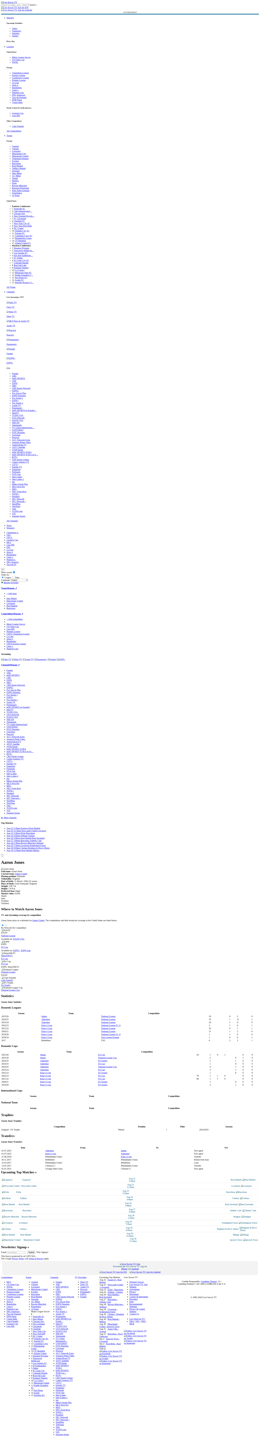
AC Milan (16, 176)
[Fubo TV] (6, 659)
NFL (138, 1321)
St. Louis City (39, 1371)
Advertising (134, 1289)
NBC (14, 386)
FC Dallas (18, 258)
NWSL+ (16, 494)
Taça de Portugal (19, 97)
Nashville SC (19, 209)
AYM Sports (17, 450)
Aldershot (45, 1019)
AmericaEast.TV (19, 445)
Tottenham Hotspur (20, 158)
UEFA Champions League (18, 634)
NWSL (15, 62)
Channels (11, 292)
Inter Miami (38, 1319)
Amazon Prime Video (21, 442)
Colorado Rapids (21, 263)
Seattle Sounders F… (24, 275)
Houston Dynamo (21, 248)
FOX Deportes (18, 432)
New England (39, 1324)
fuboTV (15, 413)
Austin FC (19, 280)
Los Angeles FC (21, 253)
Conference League (20, 78)
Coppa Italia (17, 102)
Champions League (20, 73)
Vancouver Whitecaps (36, 1359)
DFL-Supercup (18, 95)
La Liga (15, 83)
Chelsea (15, 149)
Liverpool (16, 151)
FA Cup (4, 947)
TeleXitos (16, 506)
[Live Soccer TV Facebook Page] (111, 1353)
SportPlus (16, 504)
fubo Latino (17, 477)
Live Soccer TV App (138, 1284)
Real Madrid (17, 166)
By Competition (19, 928)
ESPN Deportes (19, 396)
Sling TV (84, 1282)
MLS (9, 542)
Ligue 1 (15, 90)
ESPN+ (15, 400)
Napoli (15, 178)
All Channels (12, 521)
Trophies (5, 901)
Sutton (44, 1016)
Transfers (5, 903)
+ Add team (12, 593)
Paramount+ (17, 408)
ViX (14, 514)
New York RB (39, 1334)
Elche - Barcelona (115, 1290)
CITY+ (15, 464)
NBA (131, 1321)
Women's (10, 528)
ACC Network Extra (21, 440)
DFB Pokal (17, 100)
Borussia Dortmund (20, 188)
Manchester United (20, 156)
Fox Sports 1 (17, 398)
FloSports (16, 472)
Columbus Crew (41, 1343)
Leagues (10, 47)
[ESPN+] (61, 659)
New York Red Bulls (23, 226)
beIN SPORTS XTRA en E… (25, 455)
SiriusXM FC (7, 956)
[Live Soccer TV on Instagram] (111, 1363)
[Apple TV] (28, 659)
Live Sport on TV (137, 1319)
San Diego (38, 1390)
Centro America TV (20, 462)
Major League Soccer (21, 57)
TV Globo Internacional (17, 724)
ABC (14, 376)
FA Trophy (6, 985)
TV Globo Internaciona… (23, 427)
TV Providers (81, 1277)
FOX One (16, 474)
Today (14, 28)
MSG (14, 489)
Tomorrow (16, 31)
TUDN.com (17, 511)
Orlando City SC (22, 231)
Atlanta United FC (23, 243)
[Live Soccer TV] (9, 2)
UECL (9, 537)
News (9, 525)
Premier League (19, 80)
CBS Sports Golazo (20, 459)
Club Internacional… (23, 211)
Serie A (15, 85)
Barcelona (16, 163)
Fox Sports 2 (17, 403)
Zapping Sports (18, 516)
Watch (4, 896)
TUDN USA (17, 415)
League (7, 577)
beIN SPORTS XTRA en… (62, 1371)
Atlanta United (40, 1353)
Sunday (15, 36)
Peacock (15, 437)
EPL (9, 547)
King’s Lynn (46, 1025)
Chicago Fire (19, 213)
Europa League (18, 75)
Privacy (132, 1292)
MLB (131, 1324)
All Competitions (14, 131)
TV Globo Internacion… (62, 1339)
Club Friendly (18, 126)
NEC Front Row (19, 491)
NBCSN (16, 423)
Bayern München (19, 185)
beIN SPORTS (18, 378)
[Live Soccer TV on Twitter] (111, 1358)
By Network (6, 928)
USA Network (18, 418)
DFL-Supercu (13, 562)
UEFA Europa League (16, 644)
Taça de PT (11, 564)
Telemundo (17, 425)
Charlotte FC (19, 221)
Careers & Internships (138, 1297)
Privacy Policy (18, 1258)
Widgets (132, 1287)
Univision (16, 435)
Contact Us (134, 1314)
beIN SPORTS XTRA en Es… (20, 751)
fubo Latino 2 (18, 479)
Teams (9, 135)
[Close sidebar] (2, 855)
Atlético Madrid (19, 168)
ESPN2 (15, 391)
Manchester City (19, 154)
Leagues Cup (17, 113)
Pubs (131, 1302)
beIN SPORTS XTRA (22, 452)
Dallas (35, 1368)
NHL (143, 1321)
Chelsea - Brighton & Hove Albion (111, 1315)
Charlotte (37, 1329)
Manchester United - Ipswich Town (109, 1325)
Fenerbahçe (17, 193)
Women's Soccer (136, 1282)
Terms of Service (36, 1258)
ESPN (14, 383)
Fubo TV (84, 1284)
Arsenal (15, 146)
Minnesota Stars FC (23, 273)
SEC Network (18, 499)
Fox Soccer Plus (19, 393)
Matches (10, 18)
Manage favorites (10, 582)
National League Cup (10, 990)
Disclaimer (134, 1294)
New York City (39, 1331)
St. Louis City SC (21, 260)
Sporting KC (39, 1395)
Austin (36, 1393)
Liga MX (16, 116)
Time (16, 577)
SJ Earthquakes (39, 1366)
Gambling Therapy (209, 1281)
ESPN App (26, 950)
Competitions (7, 614)
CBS (14, 381)
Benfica (15, 181)
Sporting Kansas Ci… (24, 282)
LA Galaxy (20, 270)
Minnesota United (41, 1383)
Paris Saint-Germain (20, 190)
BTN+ (15, 457)
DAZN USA (17, 420)
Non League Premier (110, 1037)
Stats (3, 898)
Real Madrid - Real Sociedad (109, 1295)
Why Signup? (42, 1252)
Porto (14, 183)
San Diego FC (21, 277)
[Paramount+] (40, 659)
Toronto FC (20, 233)
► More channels (9, 818)
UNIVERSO (17, 430)
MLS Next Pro (18, 487)
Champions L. (13, 532)
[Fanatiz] (51, 659)
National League (8, 936)
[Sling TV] (17, 659)
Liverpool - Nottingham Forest (108, 1310)
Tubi (14, 509)
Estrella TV (17, 467)
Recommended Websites (135, 1305)
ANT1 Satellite (18, 447)
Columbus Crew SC (23, 236)
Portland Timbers (21, 268)
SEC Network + (19, 501)
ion (13, 482)
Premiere (16, 496)
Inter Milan (17, 173)
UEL (9, 535)
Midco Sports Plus (20, 484)
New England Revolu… (24, 216)
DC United (18, 228)
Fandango (16, 469)
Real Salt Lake (20, 265)
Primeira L (11, 560)
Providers (133, 1299)
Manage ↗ (12, 588)
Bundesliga (17, 88)
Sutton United (21, 874)
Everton (15, 161)
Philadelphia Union (23, 238)
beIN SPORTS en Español (18, 707)
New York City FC (22, 223)
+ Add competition (15, 619)
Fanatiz (15, 373)
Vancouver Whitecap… (24, 250)
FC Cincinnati (20, 218)
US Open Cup (18, 60)
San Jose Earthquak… (23, 255)
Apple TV (16, 405)
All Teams (11, 287)
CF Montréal (20, 241)
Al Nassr (16, 195)
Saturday (16, 33)
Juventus (16, 171)
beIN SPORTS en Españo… (24, 410)
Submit (31, 1252)
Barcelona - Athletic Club (108, 1300)
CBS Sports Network (21, 388)
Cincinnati (37, 1326)
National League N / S (111, 1025)
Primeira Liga (18, 92)
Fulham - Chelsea (115, 1292)
